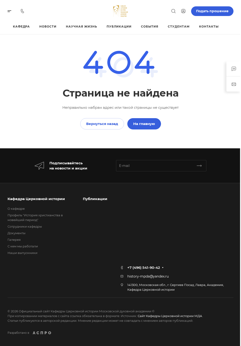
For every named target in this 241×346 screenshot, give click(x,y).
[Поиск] (170, 11)
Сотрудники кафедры (25, 226)
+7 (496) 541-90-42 (142, 267)
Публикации (94, 199)
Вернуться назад (100, 123)
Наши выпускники (22, 253)
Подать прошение (209, 11)
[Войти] (180, 11)
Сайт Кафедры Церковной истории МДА (170, 316)
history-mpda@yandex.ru (146, 276)
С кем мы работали (23, 246)
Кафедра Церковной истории (36, 199)
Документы (16, 233)
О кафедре (16, 208)
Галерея (14, 239)
